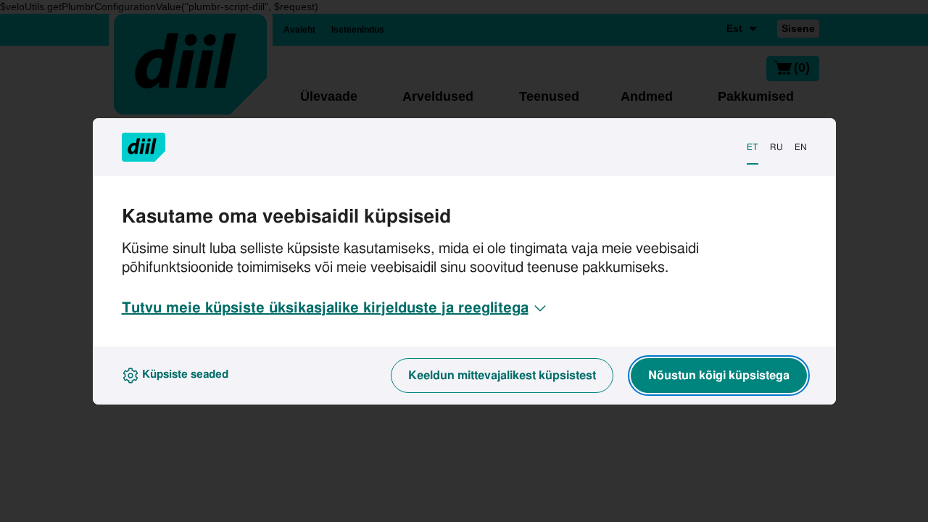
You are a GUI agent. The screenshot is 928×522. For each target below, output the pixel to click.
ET (752, 147)
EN (801, 147)
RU (776, 147)
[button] (335, 308)
